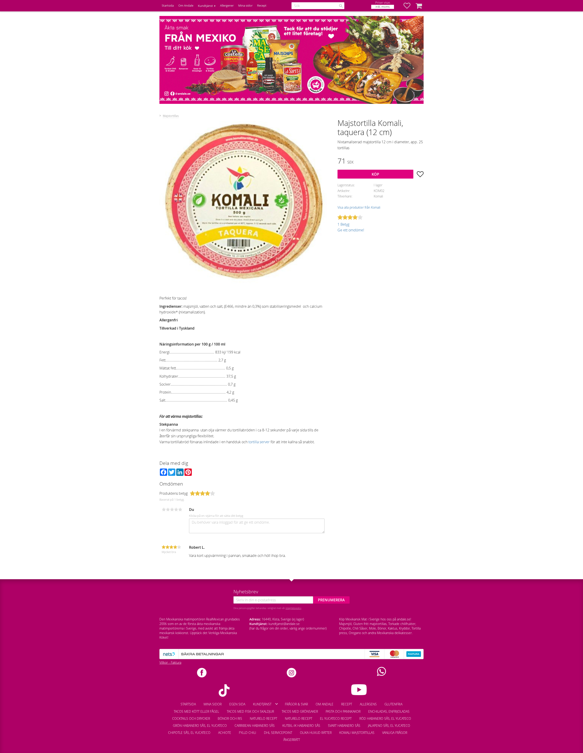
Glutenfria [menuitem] (393, 704)
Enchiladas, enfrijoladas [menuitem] (388, 711)
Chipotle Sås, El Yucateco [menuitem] (189, 732)
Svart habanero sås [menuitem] (344, 725)
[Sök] (341, 6)
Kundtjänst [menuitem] (205, 6)
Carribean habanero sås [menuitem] (255, 725)
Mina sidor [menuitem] (245, 6)
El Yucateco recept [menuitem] (336, 718)
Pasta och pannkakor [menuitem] (343, 711)
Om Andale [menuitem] (185, 6)
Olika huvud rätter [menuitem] (316, 732)
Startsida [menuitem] (168, 6)
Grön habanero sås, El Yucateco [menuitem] (200, 725)
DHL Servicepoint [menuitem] (278, 732)
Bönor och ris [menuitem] (230, 718)
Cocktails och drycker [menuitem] (191, 718)
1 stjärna (164, 509)
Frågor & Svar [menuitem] (296, 704)
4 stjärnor (176, 509)
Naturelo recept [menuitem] (263, 718)
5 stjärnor (180, 509)
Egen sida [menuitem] (237, 704)
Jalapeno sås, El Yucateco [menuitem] (389, 725)
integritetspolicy (293, 608)
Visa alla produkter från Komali (359, 207)
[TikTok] (224, 690)
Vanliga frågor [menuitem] (394, 732)
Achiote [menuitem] (224, 732)
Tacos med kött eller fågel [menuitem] (196, 711)
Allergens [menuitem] (368, 704)
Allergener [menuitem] (227, 6)
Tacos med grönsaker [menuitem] (300, 711)
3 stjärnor (172, 509)
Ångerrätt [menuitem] (291, 740)
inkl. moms (383, 7)
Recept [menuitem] (261, 6)
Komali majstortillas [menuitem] (356, 732)
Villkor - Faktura (170, 662)
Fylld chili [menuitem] (247, 732)
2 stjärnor (168, 509)
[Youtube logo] (359, 689)
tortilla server (259, 441)
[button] (409, 5)
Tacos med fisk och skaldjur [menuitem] (250, 711)
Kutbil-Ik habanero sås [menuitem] (301, 725)
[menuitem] (415, 730)
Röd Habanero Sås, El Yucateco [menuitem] (385, 718)
